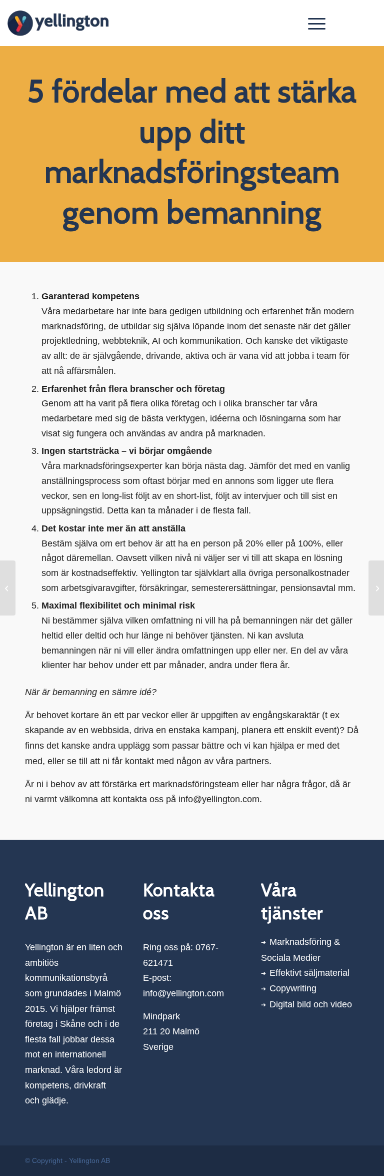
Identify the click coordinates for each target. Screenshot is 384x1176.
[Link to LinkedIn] (369, 23)
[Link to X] (354, 23)
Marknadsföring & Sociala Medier (300, 950)
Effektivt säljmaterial (310, 973)
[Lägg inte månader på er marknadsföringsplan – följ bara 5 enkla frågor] (8, 588)
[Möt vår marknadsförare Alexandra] (376, 588)
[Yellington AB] (58, 23)
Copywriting (293, 988)
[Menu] (312, 23)
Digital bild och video (311, 1004)
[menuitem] (312, 23)
